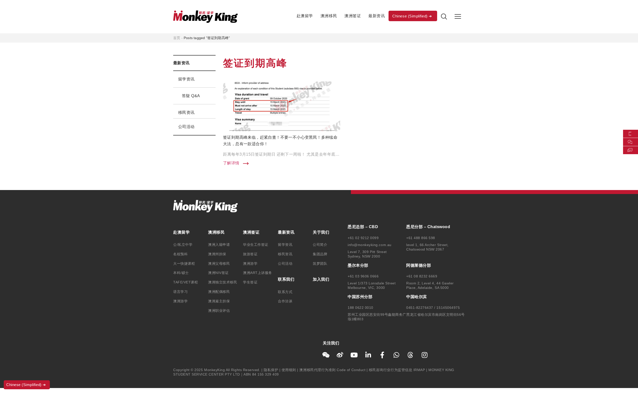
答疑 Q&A (191, 96)
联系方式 (285, 292)
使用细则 (289, 370)
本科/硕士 (181, 273)
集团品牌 (320, 254)
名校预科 (180, 254)
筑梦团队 (320, 263)
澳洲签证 (352, 16)
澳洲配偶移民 (219, 292)
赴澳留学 (305, 16)
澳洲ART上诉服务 (257, 273)
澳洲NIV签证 (218, 273)
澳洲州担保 (217, 254)
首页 (176, 38)
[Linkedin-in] (368, 355)
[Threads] (410, 355)
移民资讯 (186, 112)
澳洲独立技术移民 (222, 282)
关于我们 (321, 232)
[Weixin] (326, 355)
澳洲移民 (328, 16)
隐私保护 (271, 370)
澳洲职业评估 (219, 311)
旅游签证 (250, 254)
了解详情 (231, 163)
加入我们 (321, 279)
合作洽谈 (285, 301)
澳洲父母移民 (219, 263)
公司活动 (186, 127)
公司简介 (320, 245)
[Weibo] (340, 355)
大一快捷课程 (184, 263)
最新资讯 (376, 16)
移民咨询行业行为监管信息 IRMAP (397, 370)
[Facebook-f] (382, 355)
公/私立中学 (182, 245)
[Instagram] (424, 355)
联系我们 (286, 279)
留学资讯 (186, 79)
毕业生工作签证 (255, 245)
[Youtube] (354, 355)
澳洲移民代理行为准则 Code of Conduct (332, 370)
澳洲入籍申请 (219, 245)
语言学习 (180, 292)
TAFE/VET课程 (185, 282)
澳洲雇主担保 (219, 301)
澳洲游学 (180, 301)
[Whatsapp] (396, 355)
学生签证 (250, 282)
